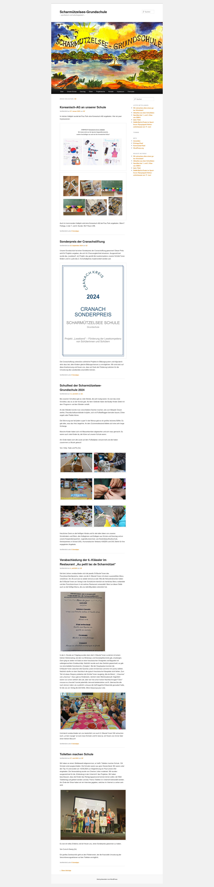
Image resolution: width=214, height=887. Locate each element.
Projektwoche (100, 91)
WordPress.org (138, 148)
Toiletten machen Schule (76, 754)
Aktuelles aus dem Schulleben (143, 113)
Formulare (131, 91)
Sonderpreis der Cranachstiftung (82, 241)
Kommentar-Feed (139, 145)
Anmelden (136, 141)
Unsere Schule (71, 91)
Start (61, 91)
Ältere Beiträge (65, 870)
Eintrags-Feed (138, 143)
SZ (75, 99)
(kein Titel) (137, 120)
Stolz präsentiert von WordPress (107, 879)
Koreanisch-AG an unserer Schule (83, 107)
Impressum (120, 91)
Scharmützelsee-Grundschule (83, 11)
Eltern (91, 91)
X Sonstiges (75, 231)
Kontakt (110, 91)
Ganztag (82, 91)
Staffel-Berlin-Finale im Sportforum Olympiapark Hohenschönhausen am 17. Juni (143, 124)
